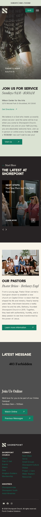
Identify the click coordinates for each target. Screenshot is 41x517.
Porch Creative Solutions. (11, 511)
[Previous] (3, 229)
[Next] (6, 229)
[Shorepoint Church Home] (4, 10)
